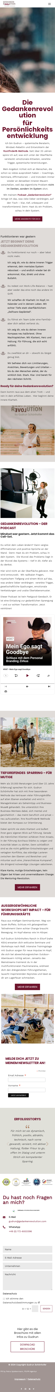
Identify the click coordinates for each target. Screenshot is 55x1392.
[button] (47, 1144)
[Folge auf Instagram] (25, 1388)
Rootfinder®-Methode (15, 151)
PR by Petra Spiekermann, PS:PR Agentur (19, 1371)
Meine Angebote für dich (27, 219)
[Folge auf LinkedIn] (29, 1388)
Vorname (14, 1086)
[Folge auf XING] (33, 1388)
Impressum (20, 1379)
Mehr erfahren (27, 887)
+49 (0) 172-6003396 (20, 1231)
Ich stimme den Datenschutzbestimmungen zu (20, 1300)
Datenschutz (34, 1379)
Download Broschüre (27, 1347)
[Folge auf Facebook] (21, 1388)
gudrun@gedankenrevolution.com (27, 1221)
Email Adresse (17, 1075)
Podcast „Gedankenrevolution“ (34, 194)
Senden (46, 1308)
